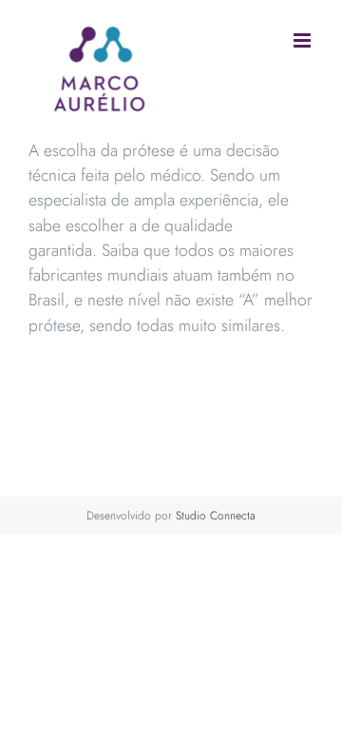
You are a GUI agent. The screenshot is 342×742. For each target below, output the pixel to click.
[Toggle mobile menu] (304, 40)
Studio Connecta (216, 515)
